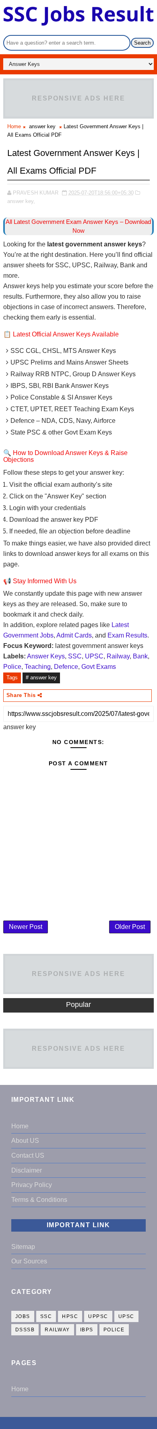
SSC (75, 656)
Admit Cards (74, 635)
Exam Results (127, 635)
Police (12, 666)
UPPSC (98, 1316)
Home (14, 126)
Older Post (130, 926)
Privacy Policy (31, 1184)
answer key (42, 126)
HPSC (70, 1316)
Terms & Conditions (39, 1199)
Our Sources (29, 1261)
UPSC (94, 656)
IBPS (86, 1330)
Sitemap (23, 1246)
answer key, (21, 201)
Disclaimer (26, 1170)
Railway (118, 656)
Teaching (38, 666)
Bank (140, 656)
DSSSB (25, 1330)
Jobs (22, 1316)
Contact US (27, 1155)
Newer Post (25, 926)
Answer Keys (46, 656)
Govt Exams (98, 666)
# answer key (41, 678)
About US (25, 1140)
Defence (66, 666)
